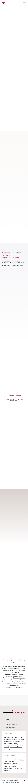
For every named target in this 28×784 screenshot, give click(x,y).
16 (21, 336)
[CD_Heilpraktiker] (5, 232)
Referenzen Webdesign (13, 570)
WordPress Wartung (16, 302)
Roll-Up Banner (11, 605)
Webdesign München (16, 747)
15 (20, 336)
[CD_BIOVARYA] (14, 221)
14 (18, 336)
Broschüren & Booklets (13, 610)
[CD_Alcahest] (11, 229)
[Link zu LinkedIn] (25, 780)
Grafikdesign (20, 739)
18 (23, 336)
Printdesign (10, 616)
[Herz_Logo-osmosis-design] (11, 3)
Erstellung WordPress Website (13, 565)
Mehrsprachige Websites (14, 573)
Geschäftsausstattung (13, 601)
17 (22, 336)
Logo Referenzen (11, 636)
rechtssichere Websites (10, 763)
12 (16, 336)
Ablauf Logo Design (12, 638)
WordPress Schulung (12, 582)
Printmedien (19, 171)
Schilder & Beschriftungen (14, 612)
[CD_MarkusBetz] (23, 229)
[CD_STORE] (23, 232)
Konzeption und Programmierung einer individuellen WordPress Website (12, 185)
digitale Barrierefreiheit (8, 304)
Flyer (5, 743)
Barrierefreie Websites (10, 739)
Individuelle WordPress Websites (13, 561)
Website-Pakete (12, 300)
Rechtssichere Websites (13, 575)
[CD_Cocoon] (17, 229)
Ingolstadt (16, 678)
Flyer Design (10, 603)
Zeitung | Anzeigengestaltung (15, 614)
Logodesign (8, 173)
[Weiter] (24, 333)
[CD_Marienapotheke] (17, 232)
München (22, 678)
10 (14, 336)
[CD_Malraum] (11, 232)
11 (15, 336)
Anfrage (20, 687)
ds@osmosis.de (10, 727)
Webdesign (22, 169)
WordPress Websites (8, 282)
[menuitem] (24, 3)
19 (24, 336)
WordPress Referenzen (14, 322)
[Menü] (24, 3)
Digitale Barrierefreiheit (13, 577)
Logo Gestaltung (11, 633)
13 (17, 336)
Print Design (7, 749)
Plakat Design (10, 607)
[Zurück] (3, 333)
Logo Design (18, 741)
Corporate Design (12, 599)
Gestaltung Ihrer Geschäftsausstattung (12, 174)
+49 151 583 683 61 (11, 725)
